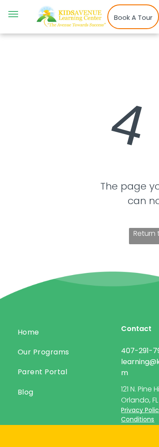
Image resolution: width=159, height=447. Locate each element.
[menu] (13, 14)
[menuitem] (66, 332)
